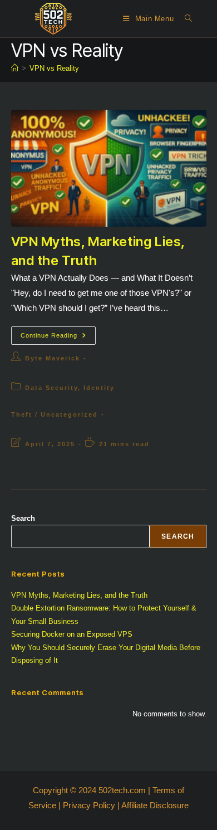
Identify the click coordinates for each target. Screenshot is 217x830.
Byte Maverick (52, 358)
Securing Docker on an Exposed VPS (71, 634)
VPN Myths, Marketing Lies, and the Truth (79, 595)
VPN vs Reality (54, 68)
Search (23, 518)
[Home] (14, 68)
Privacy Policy (89, 805)
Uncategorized (69, 414)
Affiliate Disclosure (155, 805)
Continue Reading (58, 338)
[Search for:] (184, 18)
